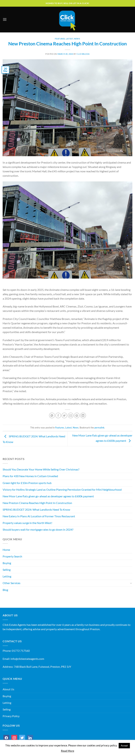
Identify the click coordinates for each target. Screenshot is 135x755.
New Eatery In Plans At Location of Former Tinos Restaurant (39, 516)
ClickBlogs (83, 54)
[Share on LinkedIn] (83, 415)
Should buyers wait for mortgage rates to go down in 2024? (38, 529)
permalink (99, 427)
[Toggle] (131, 583)
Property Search (12, 556)
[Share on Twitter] (64, 415)
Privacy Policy (11, 716)
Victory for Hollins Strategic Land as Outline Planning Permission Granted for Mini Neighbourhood (62, 489)
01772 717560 (21, 650)
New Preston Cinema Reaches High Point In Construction (37, 503)
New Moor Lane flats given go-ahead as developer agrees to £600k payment (48, 496)
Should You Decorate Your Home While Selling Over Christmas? (41, 469)
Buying (7, 563)
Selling (7, 569)
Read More (67, 750)
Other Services (11, 583)
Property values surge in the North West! (27, 522)
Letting (7, 576)
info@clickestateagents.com (27, 658)
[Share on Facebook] (58, 415)
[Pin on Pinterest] (77, 415)
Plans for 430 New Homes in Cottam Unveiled (30, 476)
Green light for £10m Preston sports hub (27, 483)
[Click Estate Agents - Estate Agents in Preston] (67, 19)
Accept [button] (124, 745)
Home (6, 549)
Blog (5, 589)
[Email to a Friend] (70, 415)
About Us (8, 689)
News (77, 39)
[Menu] (5, 19)
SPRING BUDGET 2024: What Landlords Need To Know (36, 509)
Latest (69, 39)
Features (60, 39)
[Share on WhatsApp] (52, 415)
